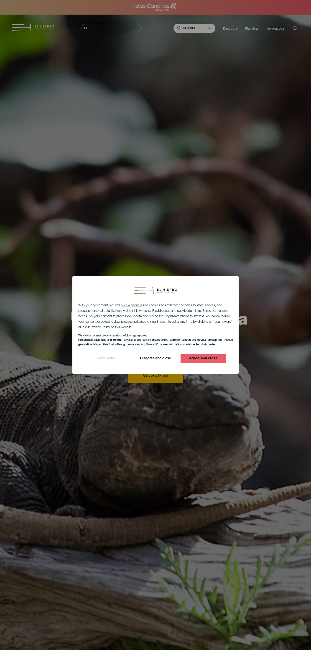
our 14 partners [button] (132, 305)
